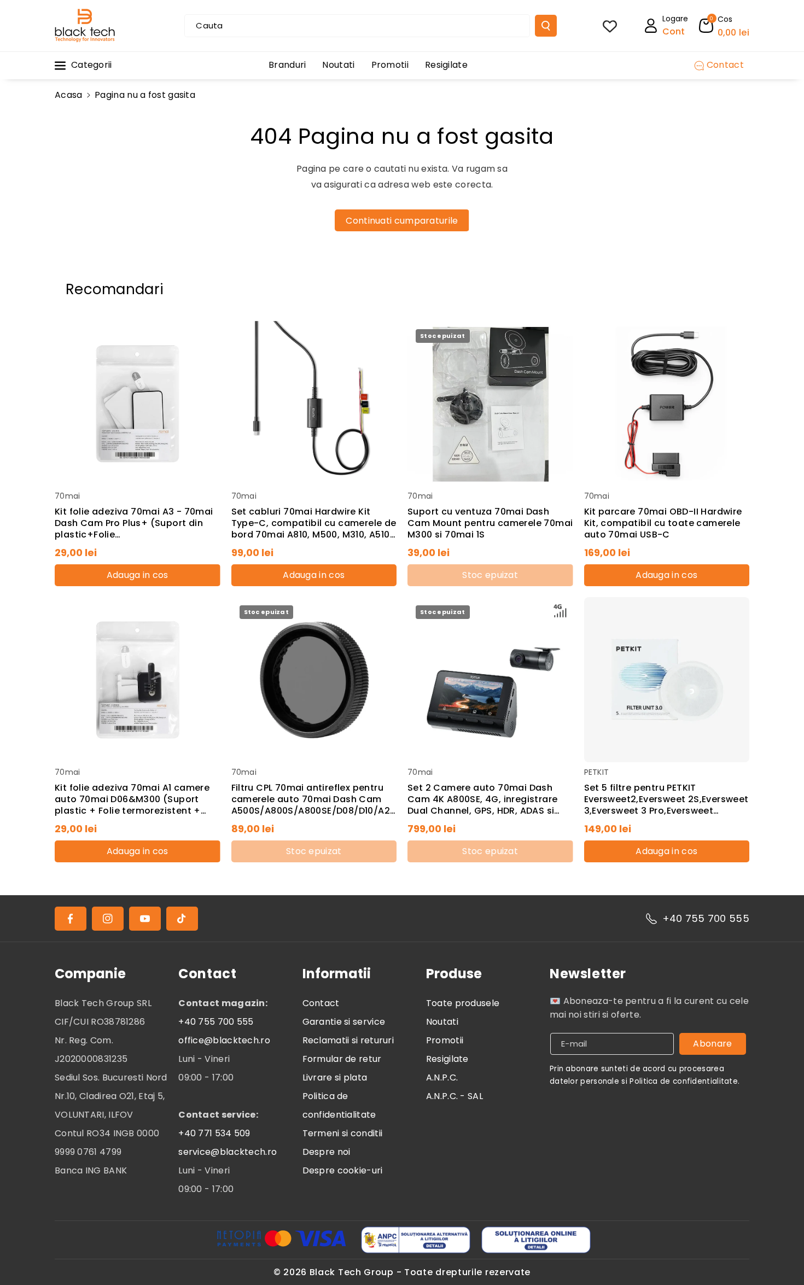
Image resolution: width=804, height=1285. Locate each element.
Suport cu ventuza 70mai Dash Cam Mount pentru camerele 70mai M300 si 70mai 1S (490, 523)
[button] (724, 25)
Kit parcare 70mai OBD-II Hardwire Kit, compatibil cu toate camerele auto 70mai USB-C (663, 523)
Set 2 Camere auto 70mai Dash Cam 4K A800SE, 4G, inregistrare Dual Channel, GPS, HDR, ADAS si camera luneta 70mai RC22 (482, 799)
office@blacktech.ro (224, 1040)
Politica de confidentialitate (339, 1105)
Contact (321, 1003)
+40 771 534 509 (214, 1133)
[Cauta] (546, 26)
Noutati (442, 1021)
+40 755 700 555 (706, 918)
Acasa (69, 95)
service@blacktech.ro (227, 1152)
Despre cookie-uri (342, 1170)
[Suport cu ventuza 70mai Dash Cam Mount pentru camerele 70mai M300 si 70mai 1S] (490, 404)
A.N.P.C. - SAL (454, 1096)
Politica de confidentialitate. (684, 1081)
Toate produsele (463, 1003)
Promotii (444, 1040)
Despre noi (326, 1152)
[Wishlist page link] (610, 26)
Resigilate (447, 1059)
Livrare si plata (335, 1077)
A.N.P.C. (442, 1077)
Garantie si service (344, 1021)
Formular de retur (342, 1059)
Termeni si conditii (342, 1133)
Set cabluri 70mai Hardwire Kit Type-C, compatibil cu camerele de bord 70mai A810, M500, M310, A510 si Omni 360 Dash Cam (314, 523)
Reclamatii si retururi (348, 1040)
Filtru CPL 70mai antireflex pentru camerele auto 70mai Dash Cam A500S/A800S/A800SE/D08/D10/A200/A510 (313, 799)
